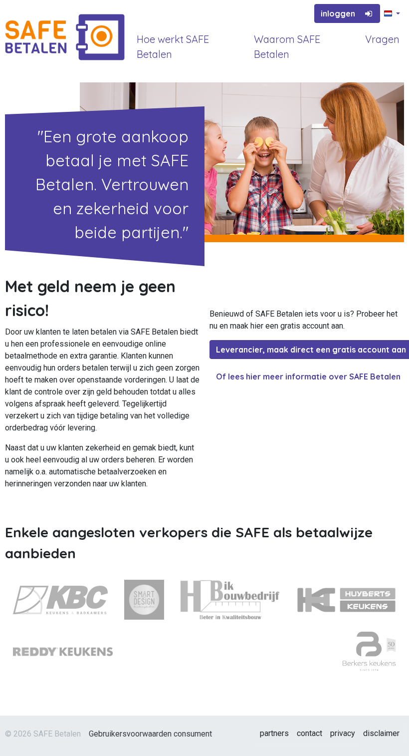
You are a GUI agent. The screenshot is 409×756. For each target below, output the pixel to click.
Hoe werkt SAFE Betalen (173, 46)
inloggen (338, 13)
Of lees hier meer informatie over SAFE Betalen (308, 376)
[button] (392, 14)
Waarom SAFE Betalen (287, 46)
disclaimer (381, 733)
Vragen (382, 39)
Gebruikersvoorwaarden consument (150, 734)
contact (309, 733)
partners (274, 733)
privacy (342, 733)
